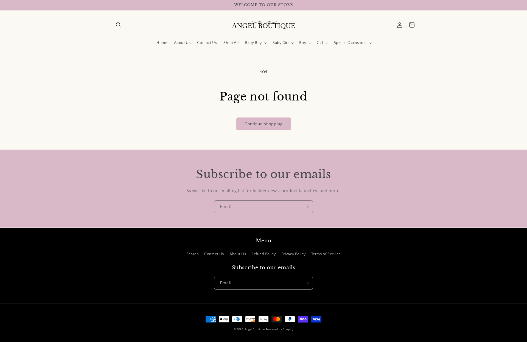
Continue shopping (264, 124)
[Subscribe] (307, 206)
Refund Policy (263, 254)
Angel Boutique (255, 329)
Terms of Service (326, 254)
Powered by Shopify (279, 329)
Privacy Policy (293, 254)
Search (192, 254)
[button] (119, 25)
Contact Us (214, 254)
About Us (237, 254)
